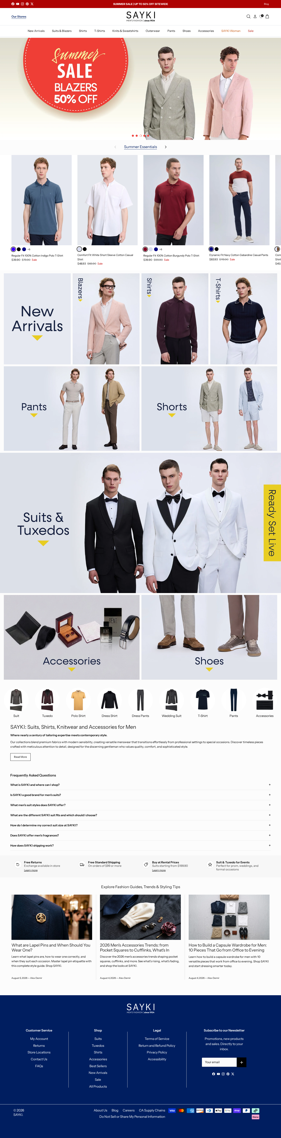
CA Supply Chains (152, 1110)
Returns (39, 1046)
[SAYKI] (140, 16)
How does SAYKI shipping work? (32, 845)
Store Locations (39, 1052)
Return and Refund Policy (157, 1046)
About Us (100, 1110)
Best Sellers (98, 1066)
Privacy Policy (157, 1052)
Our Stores (18, 16)
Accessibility (157, 1059)
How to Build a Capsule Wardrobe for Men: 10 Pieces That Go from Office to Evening (228, 947)
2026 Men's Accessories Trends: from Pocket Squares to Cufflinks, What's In (134, 947)
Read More (20, 756)
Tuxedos (98, 1046)
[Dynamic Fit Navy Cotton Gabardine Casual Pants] (239, 200)
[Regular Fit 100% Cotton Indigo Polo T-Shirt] (41, 200)
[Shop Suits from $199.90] (140, 89)
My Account (39, 1039)
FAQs (39, 1066)
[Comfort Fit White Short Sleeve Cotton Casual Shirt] (107, 200)
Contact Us (39, 1059)
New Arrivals (98, 1073)
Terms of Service (157, 1039)
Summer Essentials (140, 147)
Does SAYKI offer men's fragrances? (34, 835)
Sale (98, 1080)
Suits (98, 1039)
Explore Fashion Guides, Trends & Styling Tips (140, 887)
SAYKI (17, 1115)
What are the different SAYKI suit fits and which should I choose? (53, 815)
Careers (129, 1110)
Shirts (98, 1052)
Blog (266, 3)
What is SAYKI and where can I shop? (35, 785)
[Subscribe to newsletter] (242, 1062)
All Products (98, 1086)
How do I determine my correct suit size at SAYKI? (44, 825)
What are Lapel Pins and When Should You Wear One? (50, 947)
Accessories (98, 1059)
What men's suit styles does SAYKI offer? (38, 805)
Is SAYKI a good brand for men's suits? (35, 795)
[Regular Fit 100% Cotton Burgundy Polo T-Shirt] (173, 200)
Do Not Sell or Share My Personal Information (132, 1117)
